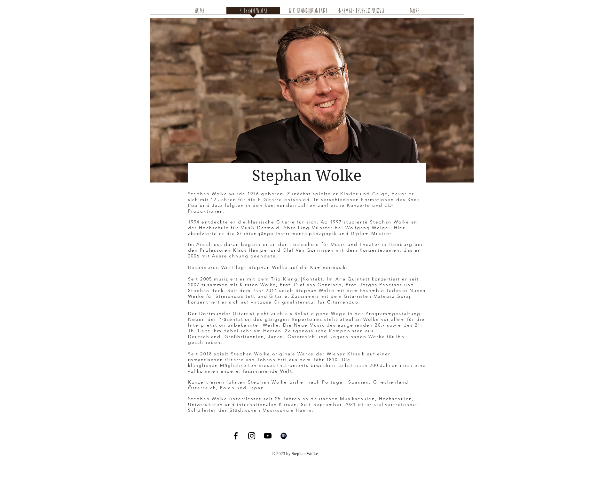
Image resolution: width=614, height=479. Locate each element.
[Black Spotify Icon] (283, 436)
